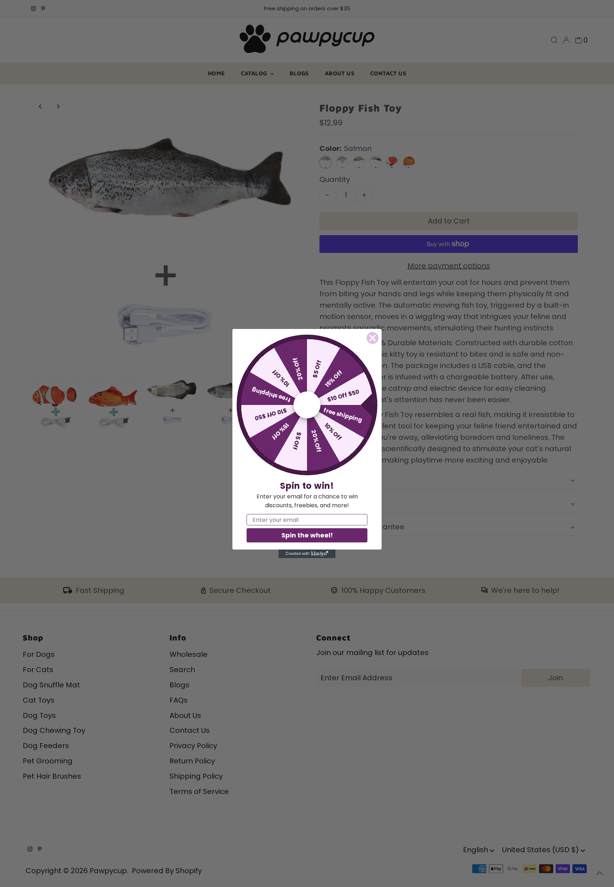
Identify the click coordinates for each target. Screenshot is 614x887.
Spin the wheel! (307, 535)
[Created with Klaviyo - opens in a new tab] (307, 554)
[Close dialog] (372, 338)
